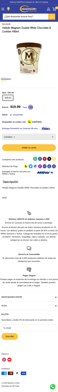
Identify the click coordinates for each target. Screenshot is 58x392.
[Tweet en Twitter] (49, 159)
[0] (54, 9)
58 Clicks (15, 386)
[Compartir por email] (54, 159)
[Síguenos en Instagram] (4, 360)
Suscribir (10, 336)
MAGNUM (6, 24)
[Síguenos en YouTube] (9, 360)
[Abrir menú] (2, 9)
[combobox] (29, 16)
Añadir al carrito (29, 147)
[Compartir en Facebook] (40, 159)
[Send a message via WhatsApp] (53, 387)
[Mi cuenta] (48, 9)
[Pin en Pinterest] (45, 159)
